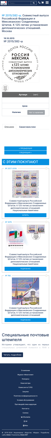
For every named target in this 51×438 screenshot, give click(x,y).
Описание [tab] (9, 126)
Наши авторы (25, 383)
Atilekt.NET (24, 435)
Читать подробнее (12, 355)
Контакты (25, 408)
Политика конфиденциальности (25, 396)
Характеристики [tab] (27, 126)
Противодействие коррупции (25, 404)
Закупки (25, 392)
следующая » (25, 153)
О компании (25, 370)
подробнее (25, 269)
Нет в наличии (36, 112)
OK (26, 421)
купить (25, 215)
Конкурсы (25, 379)
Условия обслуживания (25, 400)
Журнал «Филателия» (25, 375)
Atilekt (8, 435)
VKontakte (26, 417)
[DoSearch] (34, 3)
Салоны (25, 413)
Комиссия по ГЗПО (25, 387)
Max (26, 425)
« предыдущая (25, 148)
